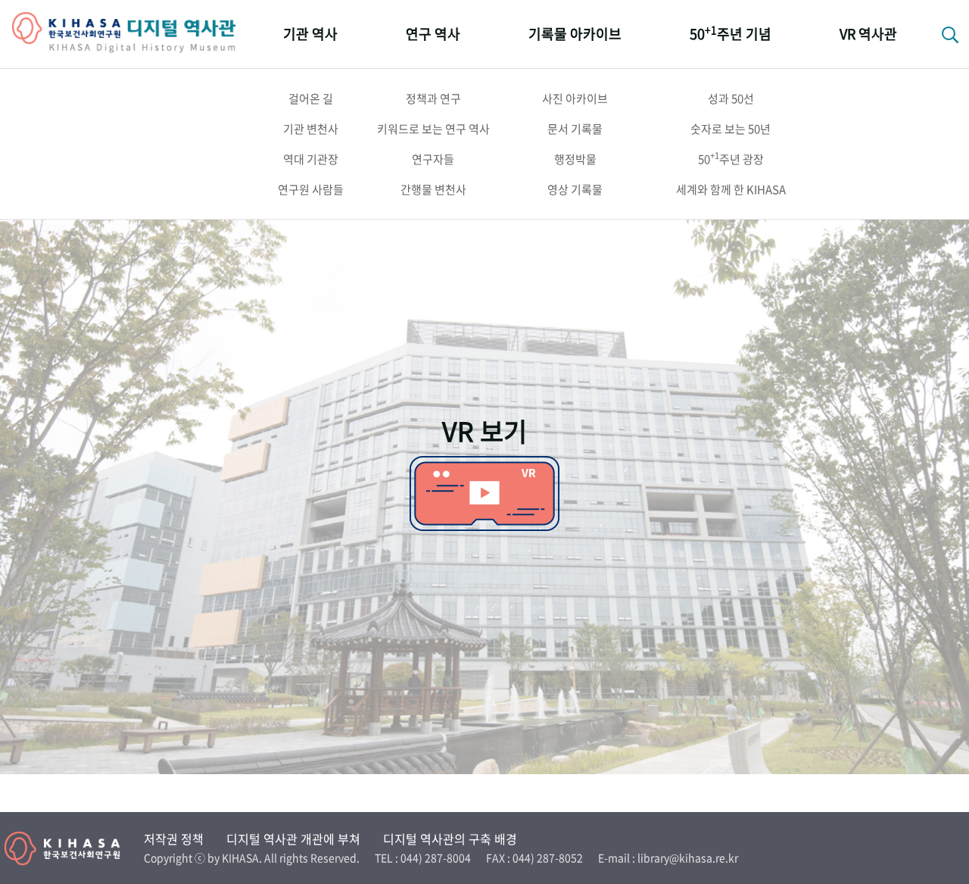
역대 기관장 (310, 159)
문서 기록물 (575, 128)
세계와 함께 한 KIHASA (731, 189)
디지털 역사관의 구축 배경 (450, 838)
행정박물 (575, 159)
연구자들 (433, 159)
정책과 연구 (433, 98)
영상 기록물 (575, 189)
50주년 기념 (730, 33)
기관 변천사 (310, 128)
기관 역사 (310, 33)
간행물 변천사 (433, 189)
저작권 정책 (174, 838)
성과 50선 (731, 98)
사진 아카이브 (575, 98)
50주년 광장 (731, 158)
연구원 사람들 (311, 189)
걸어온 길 (310, 98)
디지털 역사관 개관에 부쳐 (293, 838)
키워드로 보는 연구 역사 (433, 128)
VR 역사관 (868, 33)
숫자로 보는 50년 (730, 128)
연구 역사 (433, 33)
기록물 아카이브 (575, 33)
